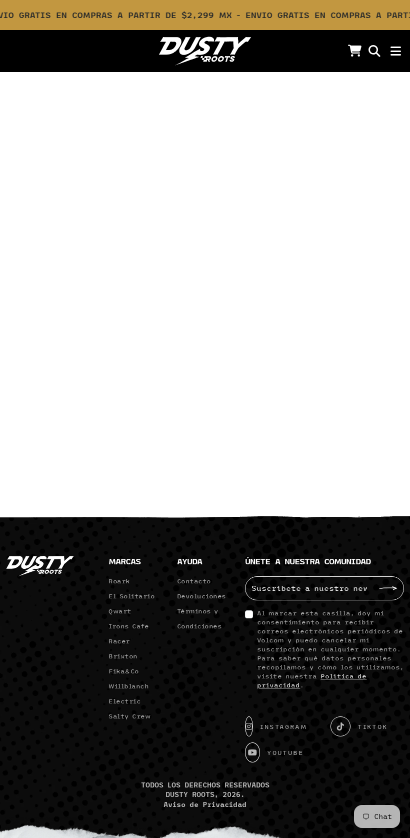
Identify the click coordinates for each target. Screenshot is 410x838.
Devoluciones (201, 595)
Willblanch (128, 685)
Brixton (123, 655)
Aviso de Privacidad (205, 804)
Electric (124, 700)
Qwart (120, 610)
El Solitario (131, 595)
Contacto (194, 580)
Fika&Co (123, 670)
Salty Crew (129, 715)
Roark (119, 580)
